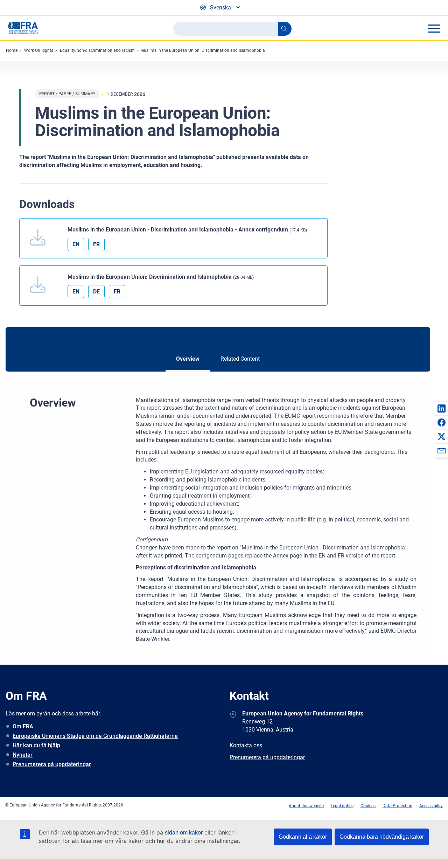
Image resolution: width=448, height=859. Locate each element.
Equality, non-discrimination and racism (97, 50)
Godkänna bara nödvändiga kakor (382, 837)
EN (75, 244)
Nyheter (23, 754)
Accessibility (431, 805)
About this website (306, 805)
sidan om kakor (184, 833)
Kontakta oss (246, 745)
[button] (441, 408)
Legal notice (342, 805)
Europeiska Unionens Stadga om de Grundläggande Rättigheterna (95, 736)
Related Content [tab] (240, 358)
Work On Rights (38, 50)
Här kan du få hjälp (36, 745)
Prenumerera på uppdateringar (52, 764)
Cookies (368, 805)
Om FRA (23, 726)
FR (96, 244)
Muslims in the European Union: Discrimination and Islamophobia (202, 50)
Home (12, 50)
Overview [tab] (188, 358)
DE (96, 291)
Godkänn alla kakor (303, 837)
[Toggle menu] (433, 28)
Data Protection (397, 805)
